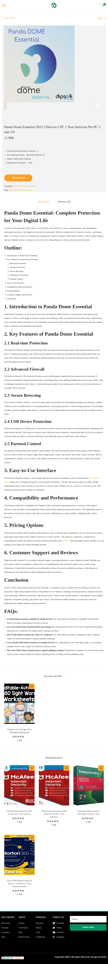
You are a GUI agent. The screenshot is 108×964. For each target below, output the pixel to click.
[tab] (44, 202)
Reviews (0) (64, 201)
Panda (33, 186)
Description (44, 201)
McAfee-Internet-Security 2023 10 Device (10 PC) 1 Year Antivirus (54, 814)
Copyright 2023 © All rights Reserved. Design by (78, 957)
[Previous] (5, 104)
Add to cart (18, 178)
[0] (102, 5)
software (65, 541)
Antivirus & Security (22, 186)
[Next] (5, 109)
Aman (104, 957)
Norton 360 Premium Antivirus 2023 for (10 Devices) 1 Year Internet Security (19, 884)
